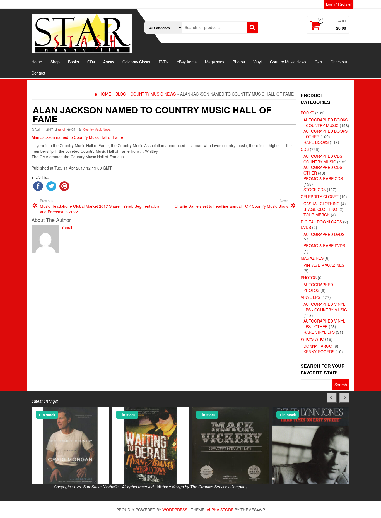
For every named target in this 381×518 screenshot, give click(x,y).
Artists (108, 62)
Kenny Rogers (318, 351)
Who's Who (312, 339)
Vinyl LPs (310, 297)
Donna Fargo (317, 346)
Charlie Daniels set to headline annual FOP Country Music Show (231, 203)
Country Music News (288, 62)
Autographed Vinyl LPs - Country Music (325, 306)
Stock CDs (314, 189)
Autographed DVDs (323, 234)
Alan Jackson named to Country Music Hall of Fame (77, 137)
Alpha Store (220, 509)
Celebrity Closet (136, 62)
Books (73, 62)
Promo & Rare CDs (323, 178)
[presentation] (332, 398)
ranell (61, 129)
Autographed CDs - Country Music (324, 158)
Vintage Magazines (323, 265)
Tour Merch (316, 215)
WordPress (174, 509)
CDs (91, 62)
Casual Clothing (321, 203)
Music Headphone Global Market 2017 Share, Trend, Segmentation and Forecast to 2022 (99, 206)
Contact (38, 73)
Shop (55, 62)
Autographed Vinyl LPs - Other (324, 323)
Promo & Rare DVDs (324, 245)
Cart (318, 62)
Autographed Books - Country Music (325, 122)
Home (37, 62)
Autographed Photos (318, 287)
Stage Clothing (320, 209)
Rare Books (316, 142)
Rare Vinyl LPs (319, 332)
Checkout (339, 62)
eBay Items (187, 62)
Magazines (214, 62)
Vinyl (257, 62)
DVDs (163, 62)
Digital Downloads (321, 222)
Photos (239, 62)
